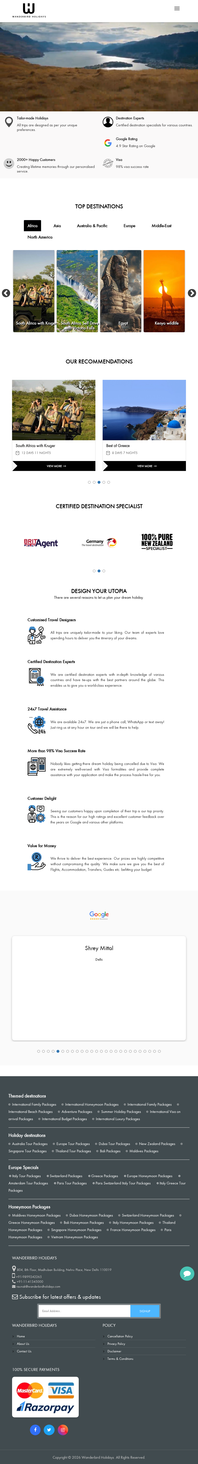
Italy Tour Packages (26, 1176)
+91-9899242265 (29, 1277)
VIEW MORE (55, 466)
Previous (3, 291)
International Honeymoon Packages (91, 1104)
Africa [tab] (32, 225)
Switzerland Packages (65, 1176)
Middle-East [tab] (161, 225)
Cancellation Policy (120, 1336)
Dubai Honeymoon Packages (91, 1215)
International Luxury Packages (117, 1119)
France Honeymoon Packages (132, 1229)
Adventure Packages (76, 1111)
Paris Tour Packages (71, 1183)
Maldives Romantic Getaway (129, 445)
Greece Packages (104, 1176)
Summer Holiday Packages (120, 1111)
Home (21, 1336)
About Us (23, 1343)
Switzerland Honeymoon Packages (147, 1215)
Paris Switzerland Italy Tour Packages (123, 1183)
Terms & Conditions (120, 1358)
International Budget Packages (64, 1119)
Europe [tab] (129, 225)
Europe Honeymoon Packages (149, 1176)
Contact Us (24, 1351)
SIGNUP (145, 1311)
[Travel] (29, 10)
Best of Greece (27, 445)
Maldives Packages (143, 1151)
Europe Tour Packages (73, 1143)
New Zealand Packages (156, 1143)
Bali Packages (109, 1151)
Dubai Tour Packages (114, 1143)
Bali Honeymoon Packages (83, 1222)
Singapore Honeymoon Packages (75, 1229)
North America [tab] (40, 236)
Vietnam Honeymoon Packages (74, 1237)
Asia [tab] (57, 225)
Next (189, 291)
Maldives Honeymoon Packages (36, 1215)
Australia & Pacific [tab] (92, 225)
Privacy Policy (116, 1343)
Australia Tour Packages (29, 1143)
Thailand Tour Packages (73, 1151)
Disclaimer (114, 1351)
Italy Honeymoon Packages (133, 1222)
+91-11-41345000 (30, 1281)
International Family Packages (33, 1104)
